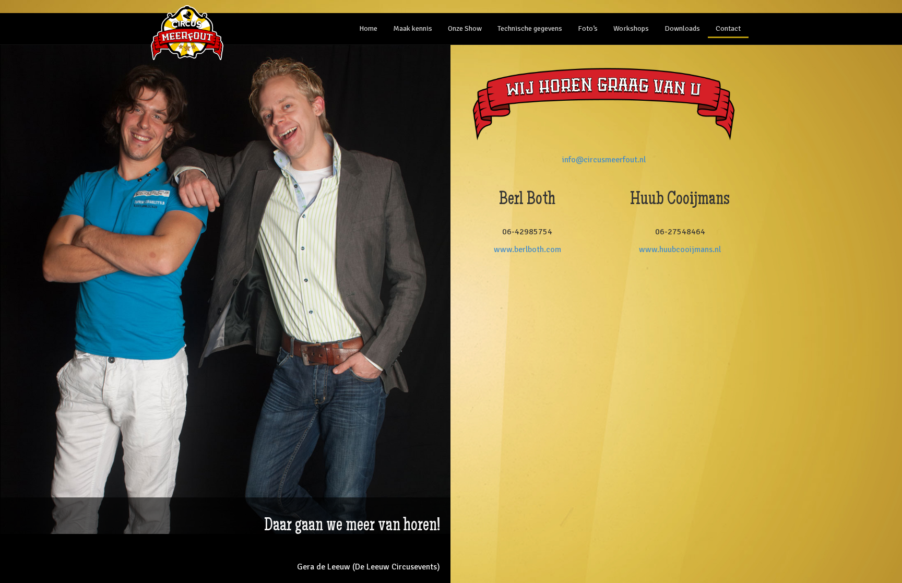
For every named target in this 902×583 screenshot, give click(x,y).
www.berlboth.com (527, 249)
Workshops (631, 28)
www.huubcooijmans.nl (680, 249)
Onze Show (465, 28)
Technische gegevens (529, 28)
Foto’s (588, 28)
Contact (728, 28)
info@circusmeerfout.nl (604, 159)
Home (368, 28)
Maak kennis (412, 28)
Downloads (682, 28)
